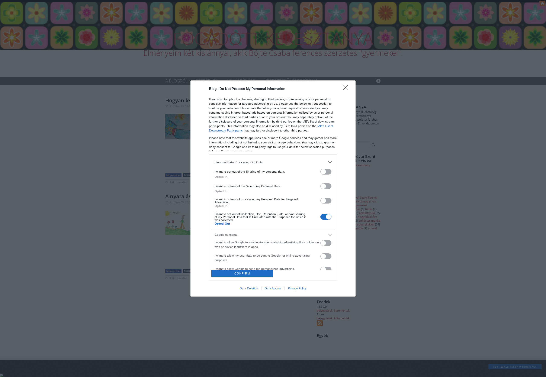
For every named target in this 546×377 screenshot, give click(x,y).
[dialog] (273, 188)
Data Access (273, 288)
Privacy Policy (297, 288)
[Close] (347, 89)
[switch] (325, 172)
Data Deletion (249, 288)
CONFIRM (242, 273)
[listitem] (273, 162)
